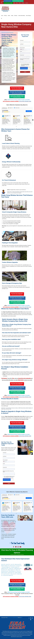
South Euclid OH (6, 573)
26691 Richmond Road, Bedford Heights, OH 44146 (19, 99)
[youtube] (20, 547)
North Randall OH (12, 571)
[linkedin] (16, 547)
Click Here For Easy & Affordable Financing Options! (17, 552)
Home (2, 29)
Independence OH (17, 568)
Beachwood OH (18, 564)
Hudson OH (11, 568)
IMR (21, 617)
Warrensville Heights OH (8, 575)
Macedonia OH (4, 569)
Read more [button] (4, 510)
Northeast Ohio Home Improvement (17, 559)
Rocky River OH (11, 572)
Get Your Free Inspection (17, 88)
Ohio (4, 29)
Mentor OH (18, 569)
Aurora (6, 29)
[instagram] (18, 547)
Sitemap (15, 617)
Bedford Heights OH (5, 565)
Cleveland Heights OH (6, 567)
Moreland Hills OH (4, 571)
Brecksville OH (12, 565)
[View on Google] (3, 116)
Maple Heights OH (11, 569)
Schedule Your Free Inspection (17, 92)
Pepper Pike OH (4, 572)
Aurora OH (8, 564)
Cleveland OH (19, 565)
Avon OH (12, 564)
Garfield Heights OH (15, 567)
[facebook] (13, 547)
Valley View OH (13, 573)
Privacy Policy (10, 617)
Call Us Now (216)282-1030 (17, 96)
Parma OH (18, 571)
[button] (1, 18)
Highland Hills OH (4, 568)
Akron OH (3, 564)
